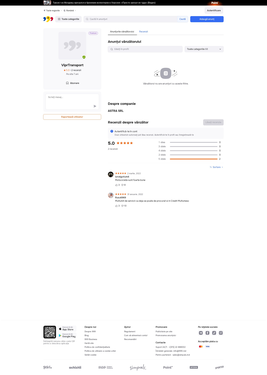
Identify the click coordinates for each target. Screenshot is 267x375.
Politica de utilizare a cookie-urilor (100, 351)
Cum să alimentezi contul (135, 335)
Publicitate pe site (164, 331)
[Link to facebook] (207, 333)
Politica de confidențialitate (97, 347)
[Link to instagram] (221, 333)
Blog (87, 335)
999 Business (91, 339)
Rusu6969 (120, 197)
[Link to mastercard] (201, 346)
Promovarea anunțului (166, 335)
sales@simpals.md (181, 355)
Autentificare (214, 10)
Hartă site (89, 343)
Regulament (129, 331)
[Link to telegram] (201, 333)
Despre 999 (90, 331)
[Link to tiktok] (214, 333)
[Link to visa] (207, 346)
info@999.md (179, 351)
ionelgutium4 (122, 176)
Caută (183, 19)
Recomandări (130, 339)
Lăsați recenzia (213, 122)
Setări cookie (90, 355)
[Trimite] (95, 106)
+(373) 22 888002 (177, 347)
